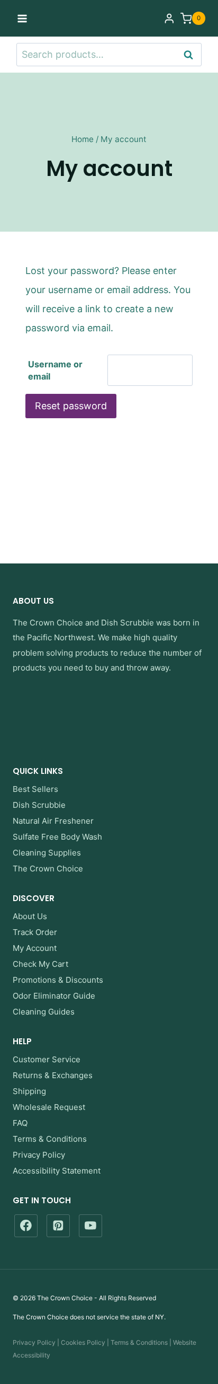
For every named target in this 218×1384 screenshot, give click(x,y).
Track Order (35, 932)
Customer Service (46, 1059)
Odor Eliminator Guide (54, 996)
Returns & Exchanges (53, 1075)
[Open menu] (22, 18)
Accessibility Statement (57, 1171)
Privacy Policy (39, 1155)
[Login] (169, 18)
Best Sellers (35, 789)
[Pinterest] (58, 1226)
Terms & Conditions (50, 1139)
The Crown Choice (48, 623)
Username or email (55, 370)
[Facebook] (26, 1226)
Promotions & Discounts (58, 980)
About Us (30, 916)
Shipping (29, 1091)
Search (191, 54)
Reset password (71, 405)
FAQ (20, 1123)
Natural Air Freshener (53, 821)
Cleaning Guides (44, 1012)
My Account (35, 948)
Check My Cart (40, 964)
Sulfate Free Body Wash (57, 837)
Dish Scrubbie (127, 623)
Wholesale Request (49, 1107)
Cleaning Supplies (47, 853)
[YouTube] (90, 1226)
